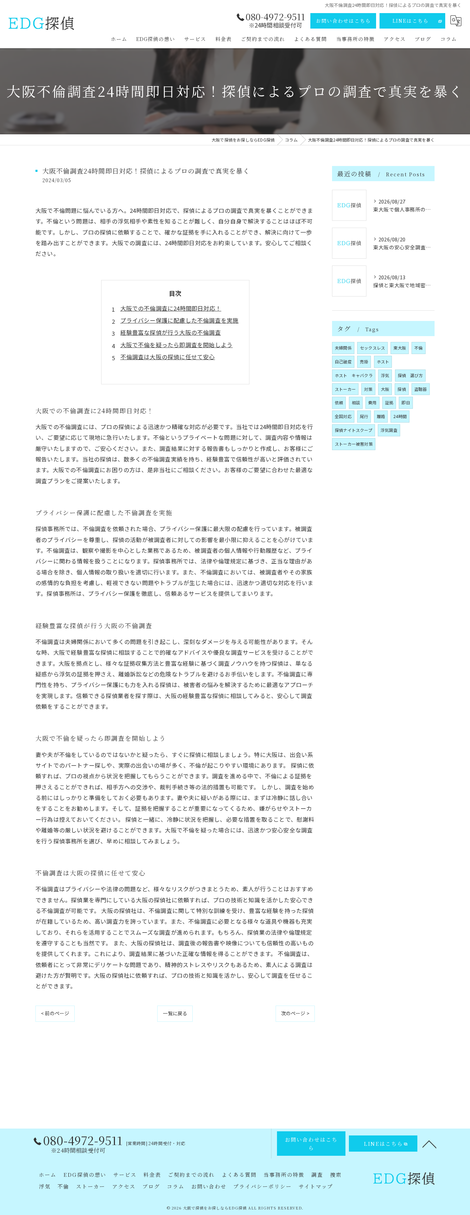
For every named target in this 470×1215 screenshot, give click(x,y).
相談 (356, 402)
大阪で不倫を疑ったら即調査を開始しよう (176, 345)
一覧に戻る (175, 1013)
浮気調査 (389, 430)
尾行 (364, 416)
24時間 (400, 416)
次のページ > (295, 1013)
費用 (372, 402)
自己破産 (343, 361)
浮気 (385, 375)
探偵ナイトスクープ (353, 430)
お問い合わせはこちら (343, 20)
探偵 (401, 389)
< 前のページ (55, 1013)
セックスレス (372, 348)
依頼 (339, 402)
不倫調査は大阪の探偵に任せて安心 (167, 357)
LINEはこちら (411, 20)
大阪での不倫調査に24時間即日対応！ (171, 308)
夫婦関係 (343, 348)
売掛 (364, 361)
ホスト (383, 361)
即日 (406, 402)
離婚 (381, 416)
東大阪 (399, 348)
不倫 (418, 348)
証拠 (389, 402)
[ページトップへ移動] (429, 1144)
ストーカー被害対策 (354, 444)
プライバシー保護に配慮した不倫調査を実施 (179, 320)
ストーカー (345, 389)
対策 (368, 389)
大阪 (385, 389)
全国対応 (343, 416)
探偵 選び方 (410, 375)
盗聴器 (420, 389)
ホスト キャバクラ (354, 375)
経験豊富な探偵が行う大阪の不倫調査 (170, 332)
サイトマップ (316, 1186)
